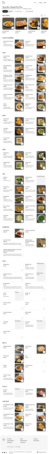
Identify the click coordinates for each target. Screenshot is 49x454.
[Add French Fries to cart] (22, 192)
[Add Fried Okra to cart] (44, 192)
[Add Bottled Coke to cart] (44, 270)
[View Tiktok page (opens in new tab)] (6, 452)
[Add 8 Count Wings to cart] (44, 71)
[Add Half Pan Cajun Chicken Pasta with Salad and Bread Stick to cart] (44, 245)
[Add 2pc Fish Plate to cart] (12, 28)
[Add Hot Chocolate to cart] (22, 337)
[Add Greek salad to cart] (44, 168)
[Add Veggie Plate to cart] (44, 109)
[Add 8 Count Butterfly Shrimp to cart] (22, 71)
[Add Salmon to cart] (22, 109)
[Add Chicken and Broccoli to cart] (44, 124)
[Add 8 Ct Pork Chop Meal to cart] (44, 236)
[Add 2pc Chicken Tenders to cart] (22, 47)
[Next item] (44, 15)
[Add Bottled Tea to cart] (44, 289)
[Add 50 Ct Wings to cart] (22, 236)
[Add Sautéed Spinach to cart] (44, 221)
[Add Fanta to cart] (22, 299)
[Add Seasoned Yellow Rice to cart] (44, 211)
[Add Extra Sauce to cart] (22, 361)
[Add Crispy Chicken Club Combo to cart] (44, 410)
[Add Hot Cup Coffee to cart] (22, 308)
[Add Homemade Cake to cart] (44, 395)
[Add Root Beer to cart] (44, 327)
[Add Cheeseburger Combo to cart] (22, 410)
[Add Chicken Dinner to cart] (38, 28)
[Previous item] (41, 15)
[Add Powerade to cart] (22, 327)
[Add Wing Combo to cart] (44, 420)
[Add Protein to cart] (22, 371)
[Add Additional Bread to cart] (22, 352)
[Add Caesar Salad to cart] (44, 158)
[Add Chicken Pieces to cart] (44, 371)
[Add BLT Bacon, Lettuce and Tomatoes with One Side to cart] (22, 81)
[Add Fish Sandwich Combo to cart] (22, 420)
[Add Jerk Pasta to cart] (22, 134)
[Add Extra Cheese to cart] (44, 352)
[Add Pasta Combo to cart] (44, 429)
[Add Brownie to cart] (22, 395)
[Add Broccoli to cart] (22, 183)
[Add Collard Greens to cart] (44, 183)
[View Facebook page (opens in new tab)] (2, 452)
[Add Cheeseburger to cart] (44, 81)
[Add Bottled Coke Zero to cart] (22, 279)
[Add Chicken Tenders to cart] (44, 100)
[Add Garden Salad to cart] (22, 168)
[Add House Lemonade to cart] (22, 318)
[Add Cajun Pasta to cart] (22, 124)
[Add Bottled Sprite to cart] (22, 289)
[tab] (5, 11)
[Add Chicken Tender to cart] (22, 380)
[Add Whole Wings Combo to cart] (22, 429)
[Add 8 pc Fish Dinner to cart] (22, 245)
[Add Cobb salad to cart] (22, 158)
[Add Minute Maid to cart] (44, 318)
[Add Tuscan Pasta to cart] (22, 143)
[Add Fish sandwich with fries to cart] (44, 90)
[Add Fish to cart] (44, 361)
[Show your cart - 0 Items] (45, 2)
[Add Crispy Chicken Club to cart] (22, 90)
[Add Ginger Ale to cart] (44, 299)
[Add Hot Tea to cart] (44, 308)
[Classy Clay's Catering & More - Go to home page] (3, 2)
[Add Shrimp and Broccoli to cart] (44, 134)
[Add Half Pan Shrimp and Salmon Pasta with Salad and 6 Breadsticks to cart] (22, 255)
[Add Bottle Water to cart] (22, 270)
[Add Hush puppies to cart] (44, 202)
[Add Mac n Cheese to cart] (22, 211)
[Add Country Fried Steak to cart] (22, 100)
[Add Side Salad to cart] (22, 221)
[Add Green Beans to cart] (22, 202)
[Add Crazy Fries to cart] (25, 28)
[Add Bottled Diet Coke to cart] (44, 279)
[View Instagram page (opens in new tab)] (4, 452)
